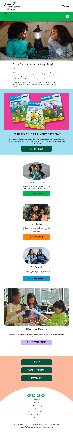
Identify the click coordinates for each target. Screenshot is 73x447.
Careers (36, 418)
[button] (63, 5)
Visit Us (36, 403)
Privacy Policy (36, 415)
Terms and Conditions (36, 412)
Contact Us (37, 400)
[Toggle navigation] (67, 5)
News (36, 409)
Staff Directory (36, 406)
